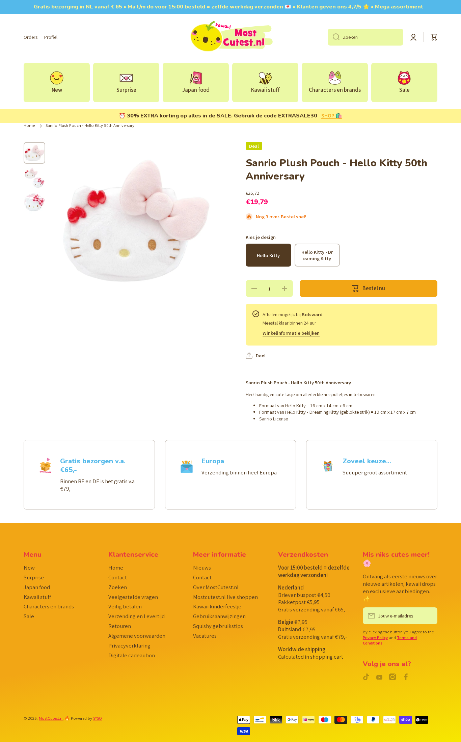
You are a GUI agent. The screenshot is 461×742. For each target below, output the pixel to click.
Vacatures (205, 635)
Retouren (119, 626)
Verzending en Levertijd (136, 616)
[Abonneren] (429, 615)
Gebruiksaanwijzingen (219, 616)
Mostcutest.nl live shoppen (225, 597)
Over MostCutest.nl (216, 587)
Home (29, 125)
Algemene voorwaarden (136, 635)
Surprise (34, 577)
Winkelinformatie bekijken (291, 333)
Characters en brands (49, 606)
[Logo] (230, 37)
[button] (434, 37)
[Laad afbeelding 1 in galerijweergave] (34, 153)
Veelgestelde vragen (133, 597)
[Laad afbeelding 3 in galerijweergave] (34, 203)
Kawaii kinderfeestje (217, 606)
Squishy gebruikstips (218, 626)
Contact (117, 577)
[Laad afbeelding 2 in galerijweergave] (34, 178)
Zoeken (117, 587)
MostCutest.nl (51, 718)
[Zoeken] (334, 37)
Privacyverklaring (129, 645)
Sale (29, 616)
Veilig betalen (125, 606)
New (29, 567)
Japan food (37, 587)
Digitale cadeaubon (131, 655)
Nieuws (202, 567)
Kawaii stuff (37, 597)
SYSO (97, 718)
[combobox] (365, 37)
